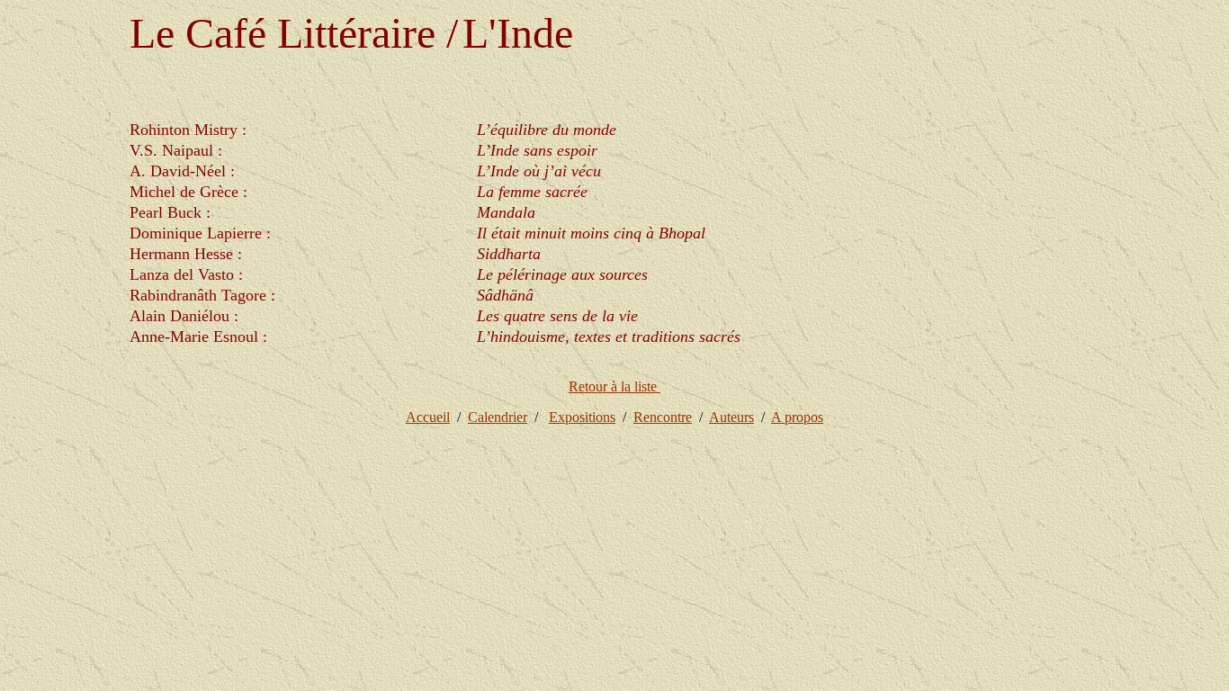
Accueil (428, 417)
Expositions (582, 417)
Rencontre (662, 417)
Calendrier (497, 417)
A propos (797, 417)
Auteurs (731, 417)
